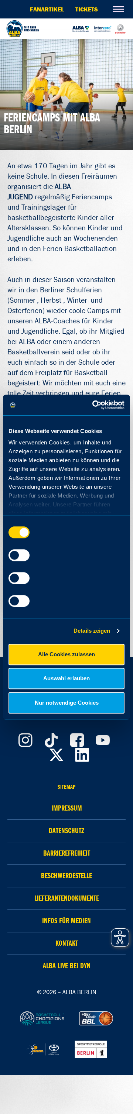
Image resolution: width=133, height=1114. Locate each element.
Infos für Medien (66, 921)
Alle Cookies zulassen (66, 654)
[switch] (19, 555)
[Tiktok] (51, 738)
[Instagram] (25, 738)
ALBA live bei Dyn (67, 966)
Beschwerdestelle (66, 875)
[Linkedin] (82, 753)
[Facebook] (76, 738)
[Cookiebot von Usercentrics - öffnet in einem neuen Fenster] (94, 405)
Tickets (86, 9)
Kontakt (66, 943)
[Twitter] (56, 753)
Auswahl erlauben (66, 678)
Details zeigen (92, 631)
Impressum (66, 808)
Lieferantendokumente (66, 898)
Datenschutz (66, 830)
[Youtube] (102, 738)
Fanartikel (47, 9)
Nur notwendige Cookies (67, 702)
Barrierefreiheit (66, 853)
